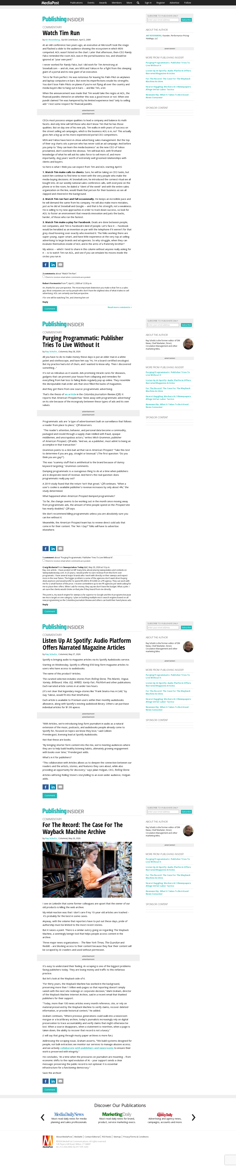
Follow (187, 2)
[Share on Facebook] (46, 264)
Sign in (148, 2)
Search (138, 2)
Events (90, 2)
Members (117, 2)
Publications (76, 2)
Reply (45, 302)
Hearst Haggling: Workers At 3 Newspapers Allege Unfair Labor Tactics (168, 88)
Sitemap (117, 1136)
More (129, 2)
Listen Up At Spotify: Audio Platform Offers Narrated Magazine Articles (168, 72)
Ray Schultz (51, 351)
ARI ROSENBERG (153, 35)
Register (160, 2)
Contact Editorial (92, 1136)
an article (70, 394)
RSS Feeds (106, 1136)
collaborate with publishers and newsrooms (87, 1048)
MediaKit (78, 1136)
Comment (50, 308)
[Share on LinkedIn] (53, 264)
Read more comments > (120, 307)
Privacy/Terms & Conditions (136, 1136)
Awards (103, 2)
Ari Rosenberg (52, 39)
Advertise (174, 2)
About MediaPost (64, 1136)
